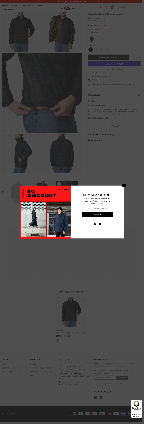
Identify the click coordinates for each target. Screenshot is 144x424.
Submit (98, 214)
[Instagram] (96, 223)
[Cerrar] (125, 185)
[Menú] (140, 401)
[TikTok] (100, 223)
